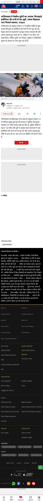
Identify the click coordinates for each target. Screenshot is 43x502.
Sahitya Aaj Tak (6, 402)
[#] (34, 114)
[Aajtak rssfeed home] (28, 483)
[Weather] (22, 6)
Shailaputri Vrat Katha (8, 455)
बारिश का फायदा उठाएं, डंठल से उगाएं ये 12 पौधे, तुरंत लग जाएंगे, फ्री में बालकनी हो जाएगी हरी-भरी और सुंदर (20, 267)
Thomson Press (27, 359)
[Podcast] (27, 6)
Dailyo (19, 463)
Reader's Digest (27, 381)
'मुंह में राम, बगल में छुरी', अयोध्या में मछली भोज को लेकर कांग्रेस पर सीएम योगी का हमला (21, 289)
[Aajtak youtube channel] (33, 483)
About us (3, 308)
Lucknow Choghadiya (8, 447)
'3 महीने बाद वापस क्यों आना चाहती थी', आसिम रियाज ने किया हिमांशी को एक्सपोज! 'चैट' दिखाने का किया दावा (21, 272)
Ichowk (26, 463)
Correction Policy (5, 332)
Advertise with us (5, 314)
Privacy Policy (4, 326)
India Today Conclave (8, 407)
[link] (41, 1)
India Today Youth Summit (10, 412)
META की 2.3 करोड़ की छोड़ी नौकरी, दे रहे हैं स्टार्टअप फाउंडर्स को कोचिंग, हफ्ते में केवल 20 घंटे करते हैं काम (20, 298)
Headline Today (27, 437)
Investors (3, 320)
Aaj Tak (18, 2)
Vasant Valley (5, 350)
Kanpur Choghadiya (24, 447)
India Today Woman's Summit (32, 407)
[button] (39, 498)
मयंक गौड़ (9, 104)
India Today (32, 2)
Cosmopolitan (6, 381)
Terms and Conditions (28, 326)
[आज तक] (3, 6)
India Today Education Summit (8, 418)
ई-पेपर (23, 2)
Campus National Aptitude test (10, 366)
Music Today (5, 386)
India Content (26, 433)
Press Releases (26, 332)
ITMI (2, 360)
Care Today (4, 433)
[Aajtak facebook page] (18, 483)
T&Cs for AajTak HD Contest (9, 338)
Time (23, 386)
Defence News (23, 455)
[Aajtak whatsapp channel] (13, 483)
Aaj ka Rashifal (7, 244)
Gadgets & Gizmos (7, 390)
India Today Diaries (28, 350)
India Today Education (8, 355)
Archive (34, 463)
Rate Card (24, 320)
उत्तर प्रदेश (14, 11)
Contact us (24, 308)
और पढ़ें (21, 142)
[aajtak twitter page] (23, 483)
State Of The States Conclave (31, 412)
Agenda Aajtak (26, 402)
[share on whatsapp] (40, 467)
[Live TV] (36, 6)
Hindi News (4, 12)
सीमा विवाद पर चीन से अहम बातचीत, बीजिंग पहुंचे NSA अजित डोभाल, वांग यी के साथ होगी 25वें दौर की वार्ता (20, 261)
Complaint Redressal (27, 314)
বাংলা (27, 2)
